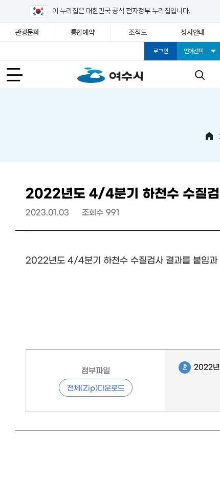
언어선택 (194, 51)
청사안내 (193, 32)
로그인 (160, 51)
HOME (209, 136)
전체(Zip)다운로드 (95, 387)
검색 (199, 75)
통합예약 (83, 32)
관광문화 (27, 32)
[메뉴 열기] (20, 75)
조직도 (137, 32)
